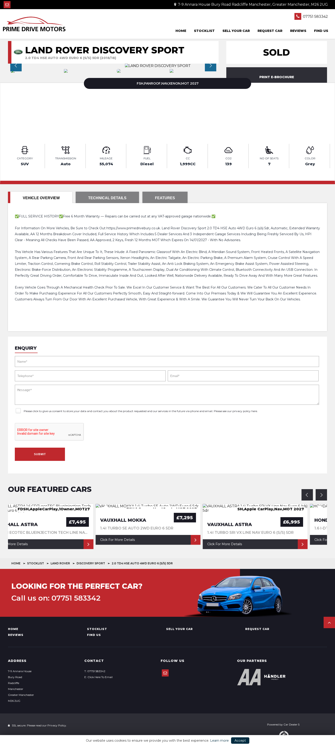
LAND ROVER (60, 563)
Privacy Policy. (57, 725)
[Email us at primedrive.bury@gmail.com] (7, 4)
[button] (329, 622)
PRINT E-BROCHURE (276, 77)
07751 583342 (315, 16)
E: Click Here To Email (98, 677)
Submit (40, 454)
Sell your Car (236, 31)
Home (180, 31)
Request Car (270, 31)
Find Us (321, 31)
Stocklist (204, 31)
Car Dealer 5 (291, 724)
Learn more (219, 740)
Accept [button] (240, 740)
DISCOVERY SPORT (91, 563)
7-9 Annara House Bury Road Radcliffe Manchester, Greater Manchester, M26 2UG (252, 4)
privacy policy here (244, 411)
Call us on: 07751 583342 (55, 598)
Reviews (298, 31)
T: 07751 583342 (94, 671)
